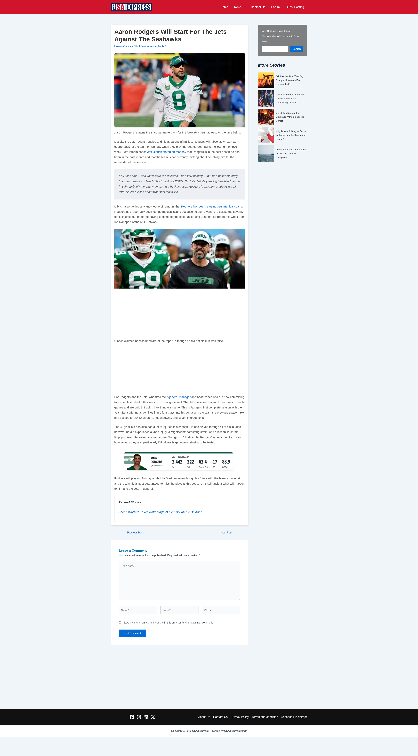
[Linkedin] (145, 717)
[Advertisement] (179, 314)
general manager (179, 397)
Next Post (228, 532)
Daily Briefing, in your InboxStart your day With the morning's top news (281, 36)
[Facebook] (131, 717)
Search (296, 49)
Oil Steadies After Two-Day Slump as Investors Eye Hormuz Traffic (290, 80)
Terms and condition (265, 717)
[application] (243, 7)
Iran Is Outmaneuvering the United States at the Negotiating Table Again (290, 98)
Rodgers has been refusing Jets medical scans (211, 206)
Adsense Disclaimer (294, 717)
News (237, 7)
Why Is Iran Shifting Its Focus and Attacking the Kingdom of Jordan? (291, 135)
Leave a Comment (123, 46)
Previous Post (133, 532)
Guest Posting (295, 7)
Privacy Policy (240, 717)
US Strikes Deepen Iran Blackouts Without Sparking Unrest (290, 117)
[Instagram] (138, 717)
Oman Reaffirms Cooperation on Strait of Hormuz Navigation (291, 153)
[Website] (221, 610)
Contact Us (258, 7)
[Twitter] (152, 717)
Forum (275, 7)
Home (224, 7)
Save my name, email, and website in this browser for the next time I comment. (168, 622)
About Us (204, 717)
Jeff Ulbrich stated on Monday (166, 152)
